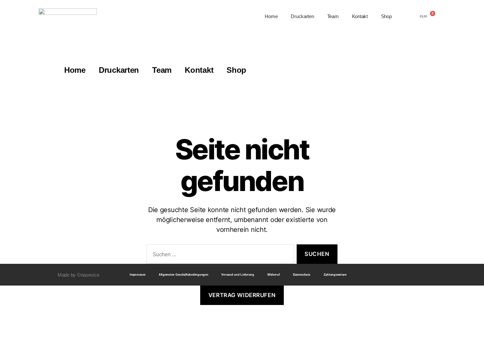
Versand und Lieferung (237, 274)
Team (333, 16)
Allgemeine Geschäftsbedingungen (183, 274)
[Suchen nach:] (219, 255)
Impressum (138, 274)
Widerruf (273, 274)
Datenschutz (301, 274)
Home (271, 16)
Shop (386, 16)
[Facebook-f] (397, 274)
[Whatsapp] (422, 274)
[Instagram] (410, 274)
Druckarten (302, 16)
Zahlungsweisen (335, 274)
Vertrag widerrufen (242, 295)
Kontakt (360, 16)
